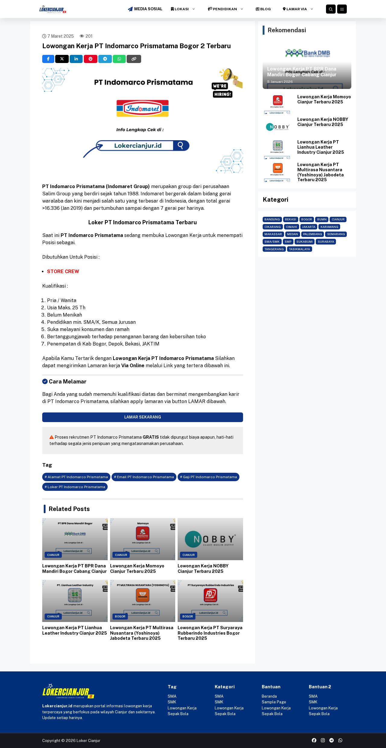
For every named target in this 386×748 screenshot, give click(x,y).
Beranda (269, 696)
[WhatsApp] (119, 59)
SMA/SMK (272, 241)
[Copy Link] (134, 59)
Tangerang (274, 249)
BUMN (322, 219)
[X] (62, 59)
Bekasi (290, 219)
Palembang (312, 234)
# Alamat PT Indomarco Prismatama (76, 477)
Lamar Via (296, 9)
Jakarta (308, 227)
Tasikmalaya (299, 249)
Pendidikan (224, 9)
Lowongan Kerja (182, 708)
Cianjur (53, 555)
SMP (288, 241)
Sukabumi (304, 241)
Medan (292, 234)
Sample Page (274, 702)
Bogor (120, 616)
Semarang (336, 234)
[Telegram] (105, 59)
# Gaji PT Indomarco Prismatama (208, 477)
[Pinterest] (90, 59)
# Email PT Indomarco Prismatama (144, 477)
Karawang (329, 227)
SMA (172, 696)
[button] (331, 9)
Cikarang (272, 227)
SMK (172, 702)
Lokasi (181, 9)
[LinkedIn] (76, 59)
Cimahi (291, 227)
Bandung (272, 219)
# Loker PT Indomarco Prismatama (75, 487)
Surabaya (326, 241)
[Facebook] (48, 59)
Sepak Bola (178, 714)
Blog (265, 9)
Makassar (273, 234)
